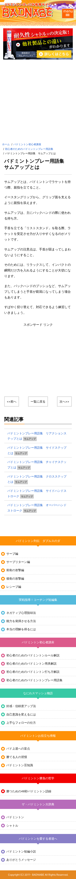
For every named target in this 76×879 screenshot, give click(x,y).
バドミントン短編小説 (21, 851)
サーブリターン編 (18, 562)
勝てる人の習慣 (16, 757)
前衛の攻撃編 (15, 570)
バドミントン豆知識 (19, 765)
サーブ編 (12, 553)
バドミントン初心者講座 (27, 144)
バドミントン (15, 817)
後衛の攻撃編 (15, 578)
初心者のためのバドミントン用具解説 (31, 663)
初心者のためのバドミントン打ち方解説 (33, 671)
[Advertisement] (38, 102)
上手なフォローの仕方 (21, 722)
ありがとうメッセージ (21, 859)
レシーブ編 (13, 586)
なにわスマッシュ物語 (38, 693)
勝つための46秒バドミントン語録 (28, 791)
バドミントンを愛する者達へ (38, 838)
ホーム (6, 144)
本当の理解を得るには (21, 629)
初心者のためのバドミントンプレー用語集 (29, 148)
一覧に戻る (38, 401)
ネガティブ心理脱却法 (21, 612)
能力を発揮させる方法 (21, 621)
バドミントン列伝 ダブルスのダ (38, 541)
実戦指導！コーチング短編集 (38, 599)
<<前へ (11, 401)
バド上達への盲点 (18, 748)
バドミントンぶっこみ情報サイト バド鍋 (27, 10)
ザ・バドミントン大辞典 (38, 804)
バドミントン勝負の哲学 (38, 778)
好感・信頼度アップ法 (21, 706)
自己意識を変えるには (21, 714)
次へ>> (64, 401)
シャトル (12, 825)
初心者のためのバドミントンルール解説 (33, 655)
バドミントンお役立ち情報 (38, 735)
